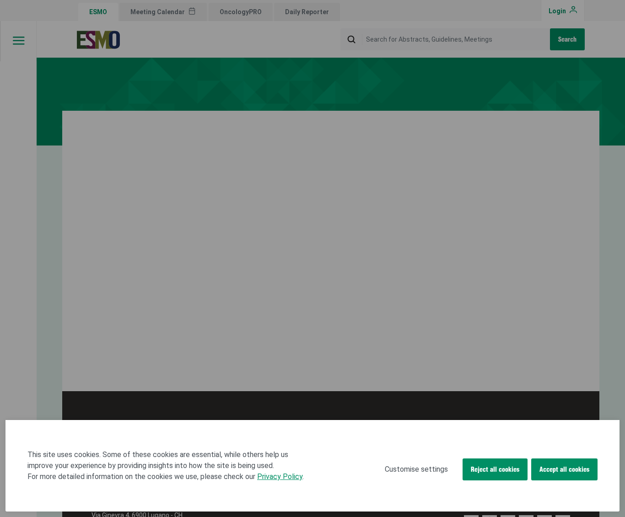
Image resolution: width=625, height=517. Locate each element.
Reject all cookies (495, 469)
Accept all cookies (564, 469)
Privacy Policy (279, 476)
